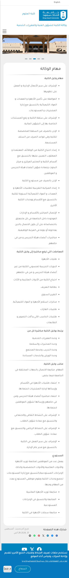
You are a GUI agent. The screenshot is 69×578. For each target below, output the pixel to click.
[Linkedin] (48, 536)
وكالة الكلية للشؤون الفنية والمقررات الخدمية (42, 25)
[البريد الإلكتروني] (30, 536)
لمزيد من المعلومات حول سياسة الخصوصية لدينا (44, 561)
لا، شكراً (7, 569)
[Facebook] (57, 536)
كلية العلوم (28, 14)
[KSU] (53, 14)
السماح (23, 569)
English (57, 2)
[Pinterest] (39, 536)
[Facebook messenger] (52, 536)
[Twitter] (43, 536)
